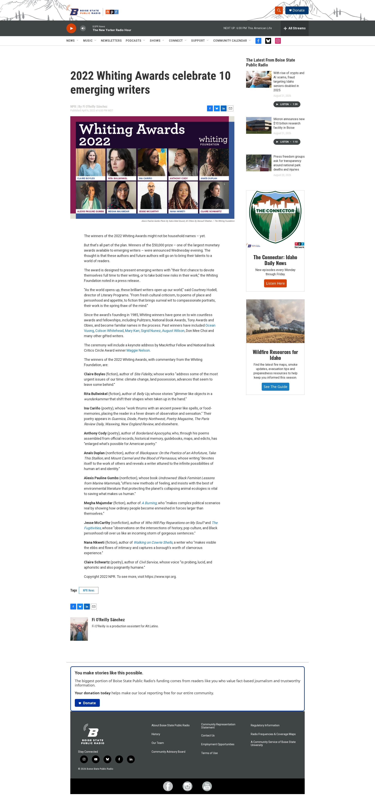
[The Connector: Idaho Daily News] (275, 219)
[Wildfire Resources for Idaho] (275, 321)
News (70, 40)
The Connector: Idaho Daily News (275, 260)
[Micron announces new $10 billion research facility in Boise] (258, 125)
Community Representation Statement (218, 726)
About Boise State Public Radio (171, 725)
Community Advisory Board (168, 751)
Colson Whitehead (109, 331)
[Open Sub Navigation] (77, 40)
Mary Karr (132, 331)
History (156, 734)
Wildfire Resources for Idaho (275, 354)
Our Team (158, 743)
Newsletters (111, 40)
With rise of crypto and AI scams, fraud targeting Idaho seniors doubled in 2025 (288, 81)
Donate (299, 10)
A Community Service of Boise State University (273, 744)
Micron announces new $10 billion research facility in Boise (289, 123)
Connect (176, 40)
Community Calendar (230, 40)
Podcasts (133, 40)
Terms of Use (209, 753)
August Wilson (173, 331)
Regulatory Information (265, 725)
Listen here (275, 283)
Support (198, 40)
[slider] (89, 28)
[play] (71, 28)
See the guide (275, 386)
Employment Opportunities (217, 744)
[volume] (83, 28)
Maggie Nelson (138, 350)
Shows (155, 40)
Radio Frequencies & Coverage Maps (273, 734)
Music (88, 40)
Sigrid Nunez (151, 331)
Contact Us (208, 735)
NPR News (88, 590)
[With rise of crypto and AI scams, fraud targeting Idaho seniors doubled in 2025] (258, 79)
